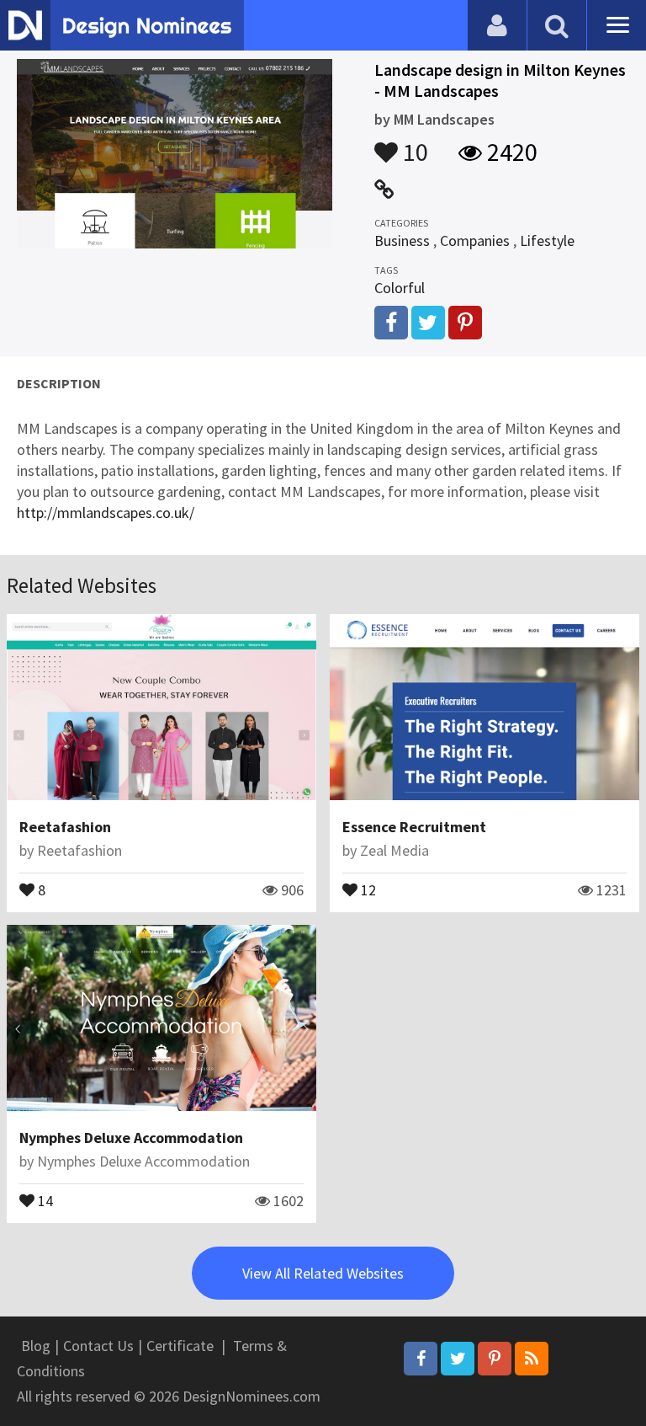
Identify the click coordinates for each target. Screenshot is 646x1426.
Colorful (399, 287)
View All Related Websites (323, 1273)
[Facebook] (420, 1358)
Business (402, 240)
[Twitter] (457, 1358)
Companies (475, 240)
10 (413, 144)
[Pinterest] (494, 1358)
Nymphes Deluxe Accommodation (131, 1137)
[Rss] (531, 1358)
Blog (35, 1345)
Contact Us (98, 1345)
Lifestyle (547, 240)
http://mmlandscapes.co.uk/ (105, 512)
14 (43, 1199)
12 (366, 888)
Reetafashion (65, 826)
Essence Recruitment (414, 826)
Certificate (180, 1345)
